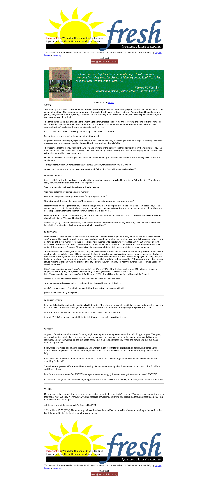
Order (111, 102)
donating (57, 55)
